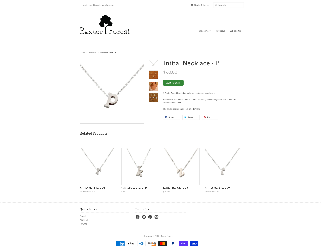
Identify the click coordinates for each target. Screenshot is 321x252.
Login (84, 5)
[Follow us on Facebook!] (138, 218)
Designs (204, 30)
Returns (220, 30)
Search (83, 216)
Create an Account (104, 5)
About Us (235, 30)
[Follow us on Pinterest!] (150, 218)
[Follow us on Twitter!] (144, 218)
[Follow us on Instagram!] (156, 218)
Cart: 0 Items (201, 5)
